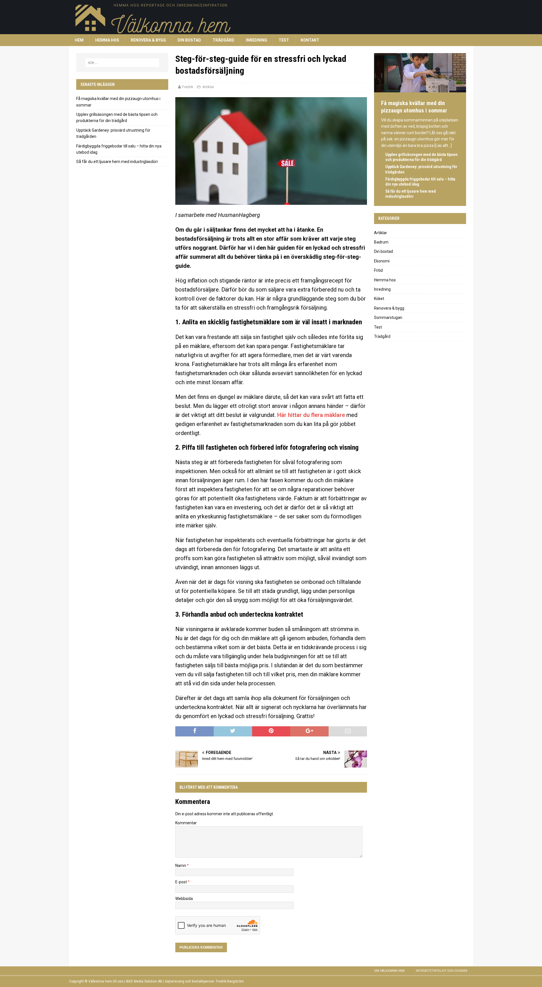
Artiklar (208, 87)
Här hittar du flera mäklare (311, 415)
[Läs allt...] (443, 145)
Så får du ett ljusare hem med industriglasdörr (117, 161)
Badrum (381, 242)
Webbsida (184, 898)
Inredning (256, 40)
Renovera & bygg (148, 40)
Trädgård (223, 40)
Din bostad (189, 40)
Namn (181, 865)
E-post (181, 882)
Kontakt (310, 40)
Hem (79, 40)
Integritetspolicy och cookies (441, 971)
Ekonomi (382, 261)
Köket (379, 298)
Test (284, 40)
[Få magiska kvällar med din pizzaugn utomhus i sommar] (420, 90)
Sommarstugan (388, 317)
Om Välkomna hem (389, 971)
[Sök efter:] (122, 63)
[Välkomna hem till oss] (238, 31)
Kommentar (186, 823)
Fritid (378, 270)
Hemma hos (107, 40)
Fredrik (187, 87)
